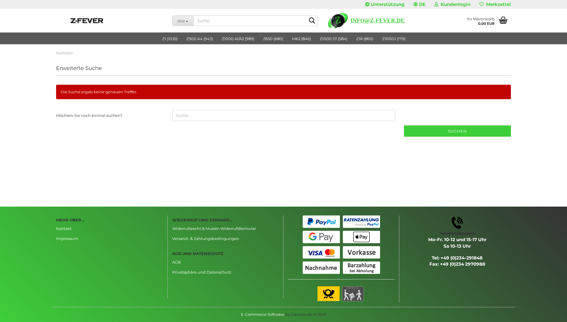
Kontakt (63, 228)
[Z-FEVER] (109, 20)
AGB (176, 262)
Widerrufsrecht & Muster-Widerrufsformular (214, 228)
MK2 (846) (301, 38)
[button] (419, 4)
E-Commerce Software (262, 314)
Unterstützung (387, 4)
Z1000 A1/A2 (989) (238, 38)
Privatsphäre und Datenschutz (201, 272)
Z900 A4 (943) (199, 38)
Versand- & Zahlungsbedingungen (205, 238)
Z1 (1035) (169, 38)
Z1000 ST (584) (333, 38)
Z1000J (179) (393, 38)
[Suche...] (312, 21)
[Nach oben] (551, 313)
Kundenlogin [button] (454, 4)
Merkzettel (497, 4)
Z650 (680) (273, 38)
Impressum (67, 238)
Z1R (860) (364, 38)
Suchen (457, 131)
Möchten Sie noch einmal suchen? (89, 115)
